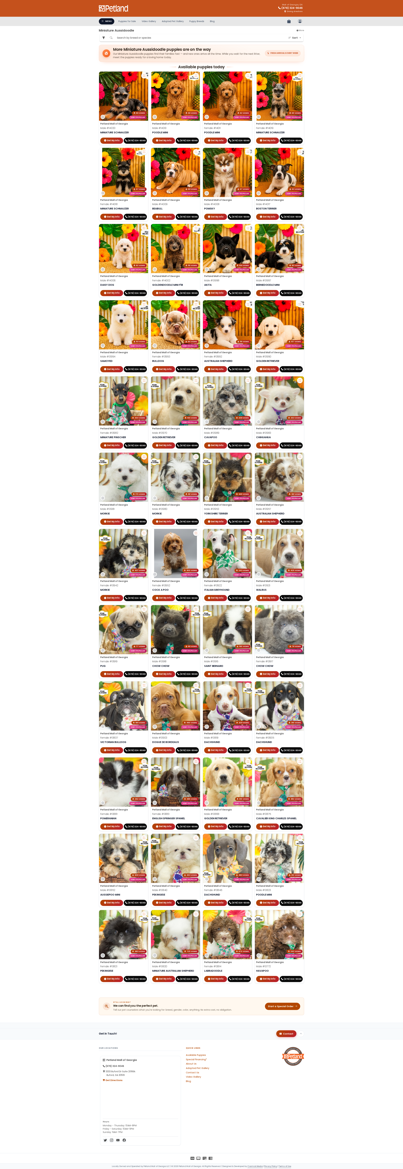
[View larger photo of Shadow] (196, 609)
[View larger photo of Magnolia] (144, 914)
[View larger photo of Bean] (300, 914)
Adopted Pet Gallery (173, 21)
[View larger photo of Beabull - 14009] (196, 152)
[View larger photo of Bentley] (144, 533)
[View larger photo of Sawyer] (144, 304)
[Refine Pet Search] (104, 38)
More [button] (301, 30)
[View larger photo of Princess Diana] (248, 533)
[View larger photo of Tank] (248, 761)
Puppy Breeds (196, 21)
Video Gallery (149, 21)
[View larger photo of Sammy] (248, 685)
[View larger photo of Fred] (300, 228)
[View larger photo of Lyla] (300, 609)
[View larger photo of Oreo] (196, 457)
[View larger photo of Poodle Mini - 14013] (196, 75)
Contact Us (192, 1072)
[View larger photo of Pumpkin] (196, 304)
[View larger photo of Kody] (248, 380)
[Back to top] (301, 1034)
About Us (191, 1063)
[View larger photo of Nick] (248, 609)
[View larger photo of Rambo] (300, 457)
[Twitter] (105, 1140)
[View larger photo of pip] (144, 609)
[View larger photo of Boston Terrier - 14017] (300, 152)
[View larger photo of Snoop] (144, 380)
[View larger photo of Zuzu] (144, 761)
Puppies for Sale (127, 21)
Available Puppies (196, 1055)
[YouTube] (117, 1140)
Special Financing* (196, 1059)
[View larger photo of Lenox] (248, 457)
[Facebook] (124, 1140)
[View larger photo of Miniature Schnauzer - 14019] (300, 75)
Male (107, 128)
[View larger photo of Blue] (144, 838)
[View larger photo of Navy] (248, 838)
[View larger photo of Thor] (248, 228)
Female (212, 128)
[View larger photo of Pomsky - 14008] (248, 152)
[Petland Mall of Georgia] (113, 8)
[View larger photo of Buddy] (196, 380)
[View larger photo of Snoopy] (300, 533)
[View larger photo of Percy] (300, 838)
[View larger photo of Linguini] (300, 304)
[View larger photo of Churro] (300, 380)
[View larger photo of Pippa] (248, 914)
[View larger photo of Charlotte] (196, 228)
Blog (212, 21)
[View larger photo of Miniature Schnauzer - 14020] (144, 75)
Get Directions (113, 1080)
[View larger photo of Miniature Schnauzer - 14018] (144, 152)
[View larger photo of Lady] (196, 761)
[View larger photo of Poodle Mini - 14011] (248, 75)
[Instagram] (111, 1140)
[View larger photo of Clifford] (196, 685)
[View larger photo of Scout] (196, 914)
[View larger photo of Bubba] (144, 685)
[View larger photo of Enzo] (144, 457)
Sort (295, 38)
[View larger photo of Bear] (300, 761)
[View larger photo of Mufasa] (196, 838)
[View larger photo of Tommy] (144, 228)
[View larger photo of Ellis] (196, 533)
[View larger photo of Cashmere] (300, 685)
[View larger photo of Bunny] (248, 304)
